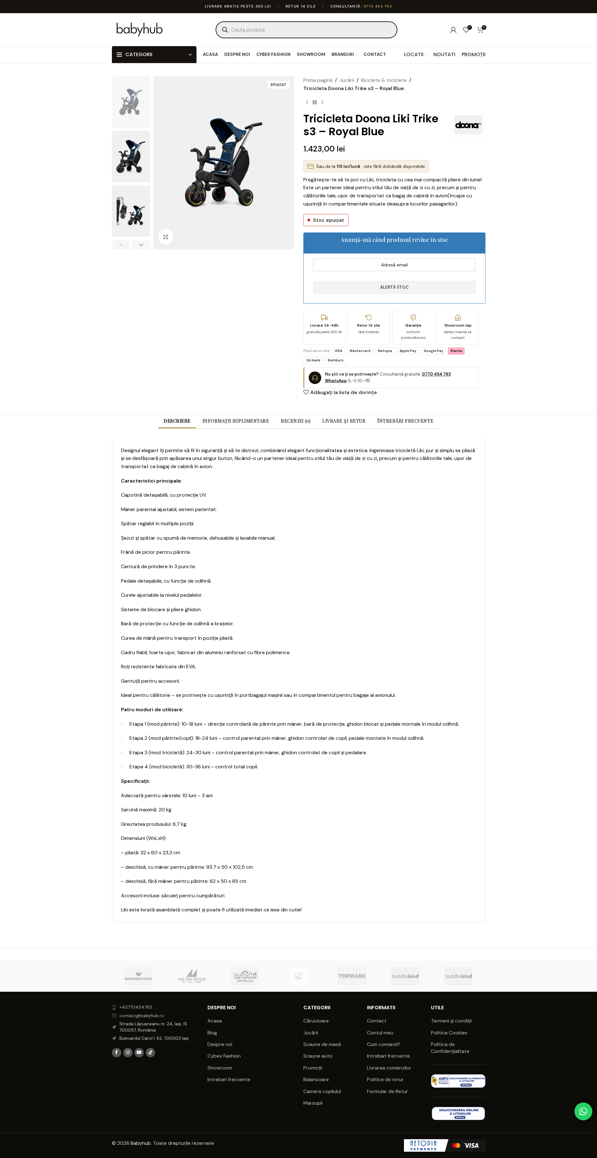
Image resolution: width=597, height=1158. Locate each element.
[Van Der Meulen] (191, 976)
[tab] (177, 421)
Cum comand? (383, 1044)
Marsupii (312, 1103)
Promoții (312, 1068)
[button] (121, 244)
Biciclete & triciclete (384, 80)
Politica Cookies (449, 1032)
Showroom (219, 1068)
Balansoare (316, 1079)
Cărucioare (316, 1020)
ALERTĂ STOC (394, 287)
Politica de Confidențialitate (451, 1047)
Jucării (346, 80)
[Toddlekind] (458, 976)
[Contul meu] (453, 30)
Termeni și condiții (451, 1020)
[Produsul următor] (322, 102)
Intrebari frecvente (228, 1079)
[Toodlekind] (405, 976)
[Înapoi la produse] (314, 102)
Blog (212, 1032)
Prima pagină (318, 80)
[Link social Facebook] (116, 1052)
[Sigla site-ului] (140, 29)
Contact (376, 1020)
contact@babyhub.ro (141, 1015)
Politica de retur (385, 1079)
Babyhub (141, 1143)
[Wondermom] (138, 976)
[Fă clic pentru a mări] (166, 237)
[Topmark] (352, 976)
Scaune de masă (322, 1044)
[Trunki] (245, 976)
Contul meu (380, 1032)
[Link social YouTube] (139, 1052)
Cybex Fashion (224, 1056)
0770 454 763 (378, 6)
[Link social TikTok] (150, 1052)
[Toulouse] (298, 976)
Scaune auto (318, 1056)
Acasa (214, 1020)
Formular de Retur (387, 1091)
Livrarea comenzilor (389, 1068)
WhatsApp (336, 380)
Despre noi (219, 1044)
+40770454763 (135, 1007)
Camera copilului (322, 1091)
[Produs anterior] (307, 102)
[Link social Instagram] (128, 1052)
